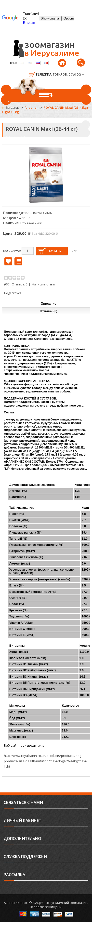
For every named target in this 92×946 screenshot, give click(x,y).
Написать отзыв (43, 284)
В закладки (8, 261)
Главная (32, 107)
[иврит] (22, 63)
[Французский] (46, 63)
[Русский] (38, 63)
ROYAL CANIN (42, 213)
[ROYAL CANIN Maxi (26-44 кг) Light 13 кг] (46, 202)
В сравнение (18, 261)
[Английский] (30, 63)
